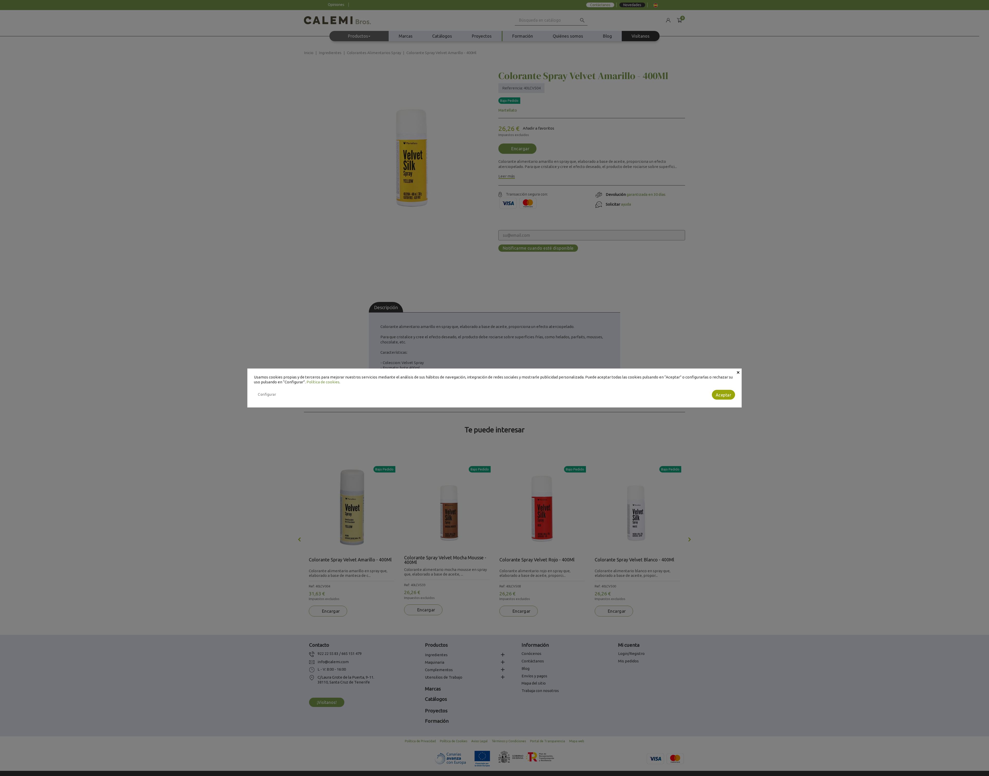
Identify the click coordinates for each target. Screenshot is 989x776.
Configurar (267, 394)
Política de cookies (322, 382)
